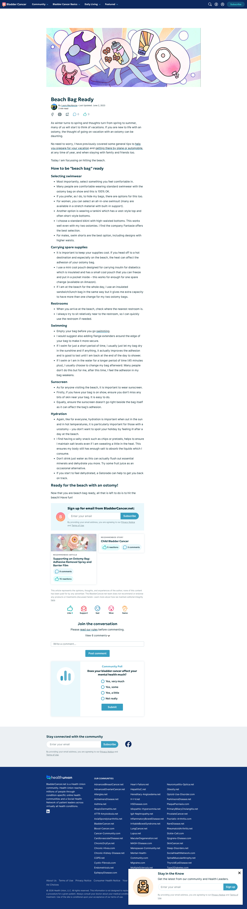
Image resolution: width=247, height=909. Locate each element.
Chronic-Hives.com (104, 848)
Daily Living (91, 4)
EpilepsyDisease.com (105, 872)
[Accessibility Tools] (216, 4)
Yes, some (112, 687)
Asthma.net (100, 804)
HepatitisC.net (138, 789)
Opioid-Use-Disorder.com (181, 794)
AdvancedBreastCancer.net (109, 784)
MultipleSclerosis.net (142, 867)
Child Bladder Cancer (115, 541)
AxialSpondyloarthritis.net (108, 818)
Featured (110, 4)
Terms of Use (78, 525)
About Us (51, 880)
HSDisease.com (139, 804)
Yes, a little (112, 692)
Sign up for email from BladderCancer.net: (101, 508)
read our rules (89, 629)
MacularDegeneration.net (144, 838)
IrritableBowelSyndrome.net (145, 823)
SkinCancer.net (175, 843)
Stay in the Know (171, 873)
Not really (111, 698)
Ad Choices (52, 884)
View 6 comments (96, 635)
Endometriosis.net (104, 867)
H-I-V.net (135, 799)
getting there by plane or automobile (118, 148)
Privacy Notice (218, 895)
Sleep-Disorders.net (177, 848)
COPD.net (99, 857)
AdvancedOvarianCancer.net (109, 789)
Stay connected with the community (74, 737)
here (53, 600)
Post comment (97, 653)
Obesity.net (173, 789)
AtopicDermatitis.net (105, 808)
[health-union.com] (59, 778)
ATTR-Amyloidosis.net (106, 813)
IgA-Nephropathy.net (142, 813)
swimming (102, 331)
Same (123, 609)
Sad (95, 609)
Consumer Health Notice (107, 880)
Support (83, 609)
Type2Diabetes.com (178, 867)
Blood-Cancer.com (104, 828)
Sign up (230, 886)
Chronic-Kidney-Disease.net (109, 853)
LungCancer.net (139, 828)
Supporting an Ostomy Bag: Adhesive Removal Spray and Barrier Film (72, 562)
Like (68, 609)
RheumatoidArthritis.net (180, 828)
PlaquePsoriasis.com (178, 804)
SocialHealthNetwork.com (181, 853)
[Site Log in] (222, 4)
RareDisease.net (175, 823)
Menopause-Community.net (145, 848)
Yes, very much (115, 681)
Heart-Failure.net (140, 784)
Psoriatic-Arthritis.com (179, 818)
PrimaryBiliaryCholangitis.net (182, 808)
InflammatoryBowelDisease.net (147, 818)
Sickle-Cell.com (175, 833)
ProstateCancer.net (177, 813)
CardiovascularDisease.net (108, 838)
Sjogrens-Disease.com (179, 838)
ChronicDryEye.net (104, 843)
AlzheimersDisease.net (106, 799)
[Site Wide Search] (210, 4)
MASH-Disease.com (141, 843)
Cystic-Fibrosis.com (105, 862)
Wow (109, 609)
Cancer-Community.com (107, 833)
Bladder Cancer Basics (65, 4)
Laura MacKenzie (69, 105)
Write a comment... (64, 643)
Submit (112, 707)
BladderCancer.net (104, 823)
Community (38, 4)
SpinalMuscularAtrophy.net (181, 857)
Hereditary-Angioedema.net (146, 794)
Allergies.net (100, 794)
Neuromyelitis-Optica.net (180, 784)
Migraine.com (138, 862)
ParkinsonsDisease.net (179, 799)
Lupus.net (136, 833)
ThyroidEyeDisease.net (179, 862)
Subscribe (129, 515)
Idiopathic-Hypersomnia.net (146, 808)
